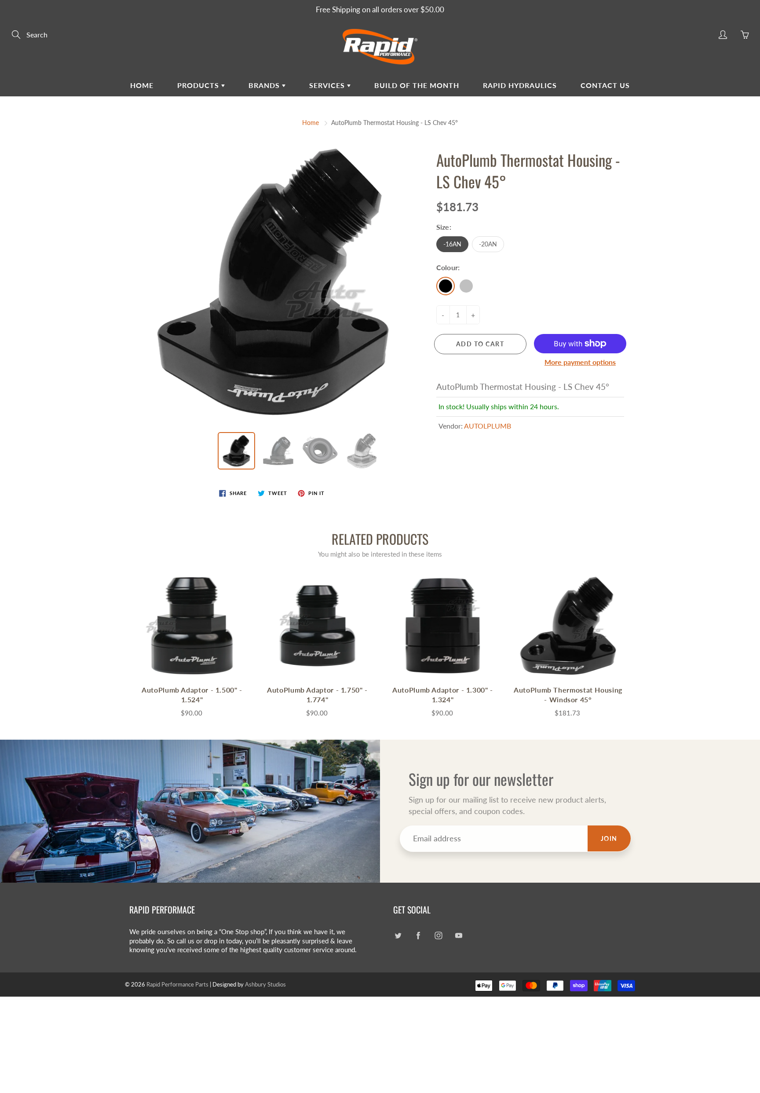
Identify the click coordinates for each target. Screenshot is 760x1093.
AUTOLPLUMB (487, 426)
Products (199, 85)
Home (141, 85)
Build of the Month (416, 85)
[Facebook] (418, 935)
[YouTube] (458, 935)
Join (609, 838)
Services (328, 85)
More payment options (580, 362)
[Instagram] (438, 935)
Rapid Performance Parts (177, 984)
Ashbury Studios (265, 984)
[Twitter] (398, 935)
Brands (265, 85)
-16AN (452, 244)
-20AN (488, 244)
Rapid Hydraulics (520, 85)
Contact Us (605, 85)
